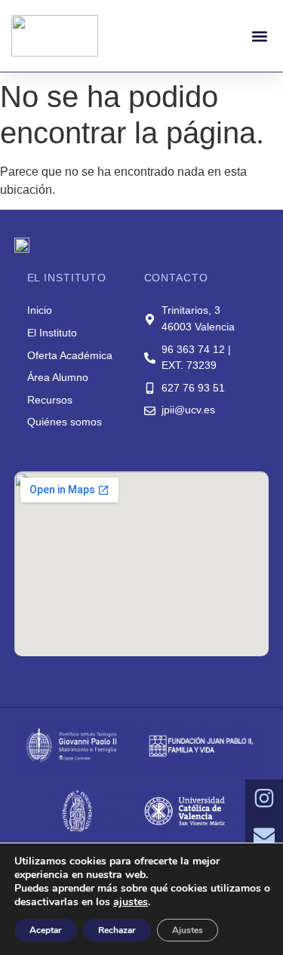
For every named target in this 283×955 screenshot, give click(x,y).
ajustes (130, 902)
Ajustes (187, 930)
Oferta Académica (69, 355)
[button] (259, 35)
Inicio (39, 310)
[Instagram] (264, 798)
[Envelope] (264, 836)
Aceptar (45, 930)
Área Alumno (57, 377)
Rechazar (117, 930)
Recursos (49, 400)
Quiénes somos (64, 422)
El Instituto (52, 333)
